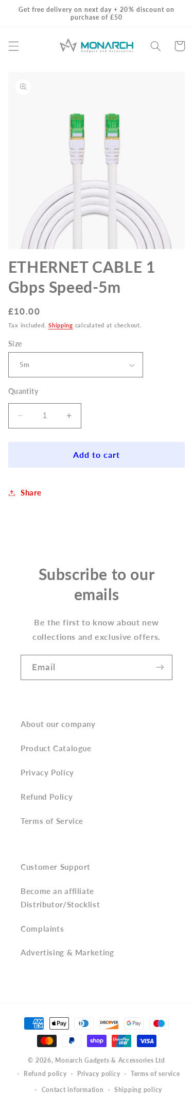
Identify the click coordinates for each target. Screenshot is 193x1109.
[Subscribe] (160, 667)
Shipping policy (138, 1089)
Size (15, 344)
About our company (58, 724)
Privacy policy (98, 1073)
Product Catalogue (56, 748)
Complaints (42, 928)
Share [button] (31, 492)
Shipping (60, 325)
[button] (13, 46)
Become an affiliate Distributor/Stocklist (60, 897)
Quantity (23, 391)
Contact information (73, 1089)
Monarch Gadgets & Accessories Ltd (110, 1060)
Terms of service (155, 1073)
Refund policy (45, 1073)
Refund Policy (47, 796)
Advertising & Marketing (67, 952)
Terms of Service (52, 820)
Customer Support (56, 866)
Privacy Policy (47, 772)
